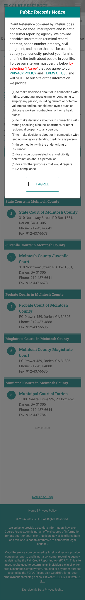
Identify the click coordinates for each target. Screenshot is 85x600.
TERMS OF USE (56, 73)
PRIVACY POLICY (23, 73)
